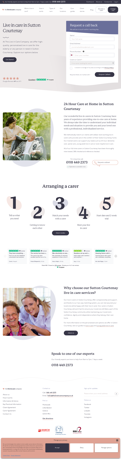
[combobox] (72, 55)
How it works (41, 10)
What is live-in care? (29, 10)
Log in (116, 2)
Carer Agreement (9, 411)
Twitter (86, 407)
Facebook (87, 404)
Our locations (63, 10)
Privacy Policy (109, 68)
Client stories (82, 10)
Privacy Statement (15, 455)
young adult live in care (105, 326)
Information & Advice (10, 401)
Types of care (52, 10)
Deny (81, 447)
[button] (117, 440)
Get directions (48, 418)
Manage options (106, 447)
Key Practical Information (12, 404)
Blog (91, 10)
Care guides (73, 10)
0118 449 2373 (58, 2)
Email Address (75, 43)
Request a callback (104, 162)
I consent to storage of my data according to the (94, 68)
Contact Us (108, 2)
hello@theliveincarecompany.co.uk (60, 396)
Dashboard (90, 2)
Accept (57, 447)
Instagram (88, 417)
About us (99, 2)
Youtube (87, 414)
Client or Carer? (76, 60)
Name (72, 35)
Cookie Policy (6, 455)
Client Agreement (9, 407)
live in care (89, 326)
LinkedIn (87, 411)
